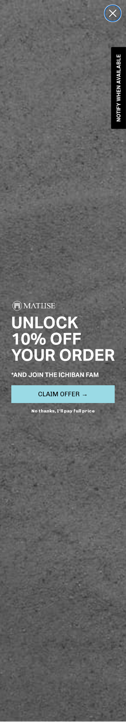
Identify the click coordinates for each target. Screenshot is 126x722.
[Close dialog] (113, 13)
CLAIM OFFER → (63, 394)
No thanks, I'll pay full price (63, 411)
